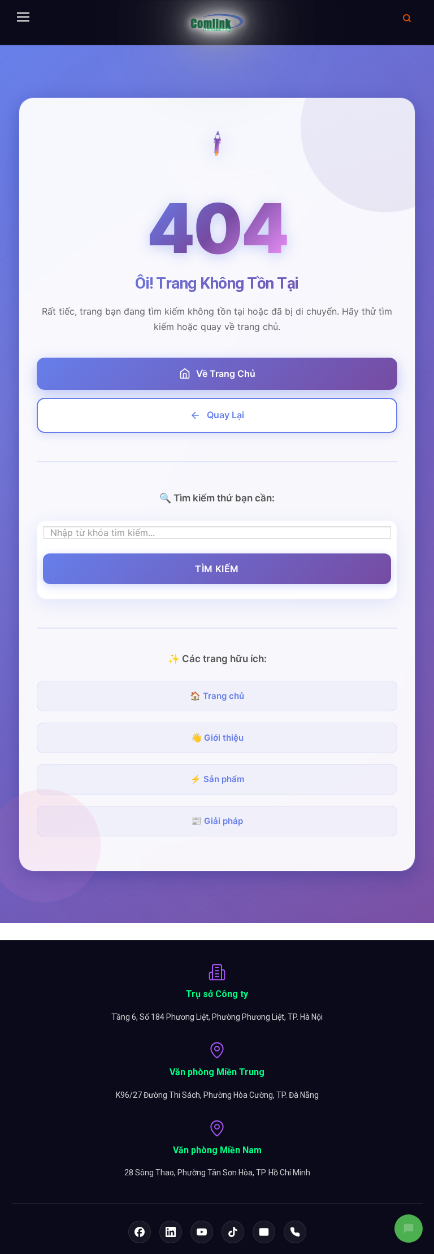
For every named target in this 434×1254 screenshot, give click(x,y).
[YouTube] (201, 1232)
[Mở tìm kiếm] (407, 18)
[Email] (264, 1232)
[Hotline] (295, 1232)
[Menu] (23, 18)
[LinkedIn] (170, 1232)
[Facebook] (139, 1232)
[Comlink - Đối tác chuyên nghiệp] (217, 23)
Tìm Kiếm (217, 568)
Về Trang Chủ (225, 373)
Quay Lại (225, 414)
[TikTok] (233, 1232)
